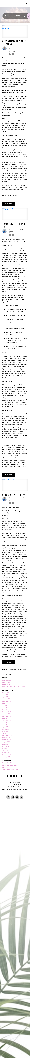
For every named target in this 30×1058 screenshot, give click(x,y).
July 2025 (5, 705)
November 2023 (7, 735)
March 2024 (5, 729)
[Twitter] (21, 797)
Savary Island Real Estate (13, 670)
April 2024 (5, 727)
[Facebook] (8, 797)
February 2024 (6, 731)
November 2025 (7, 701)
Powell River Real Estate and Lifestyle (13, 686)
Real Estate (12, 51)
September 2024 (7, 720)
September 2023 (7, 739)
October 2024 (6, 718)
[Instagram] (13, 797)
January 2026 (6, 699)
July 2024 (5, 722)
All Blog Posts (6, 680)
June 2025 (5, 707)
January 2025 (6, 714)
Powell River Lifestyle (12, 669)
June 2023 (5, 746)
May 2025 (5, 709)
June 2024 (5, 724)
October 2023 (6, 737)
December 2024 (7, 716)
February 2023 (6, 755)
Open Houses (6, 684)
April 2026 (5, 697)
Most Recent (6, 692)
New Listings (6, 682)
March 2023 (5, 752)
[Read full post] (15, 32)
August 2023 (6, 742)
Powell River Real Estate (20, 50)
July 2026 (5, 694)
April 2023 (5, 750)
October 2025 (6, 703)
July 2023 (5, 744)
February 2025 (6, 712)
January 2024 (6, 733)
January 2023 (6, 757)
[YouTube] (17, 797)
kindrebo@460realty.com (15, 787)
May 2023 (5, 748)
